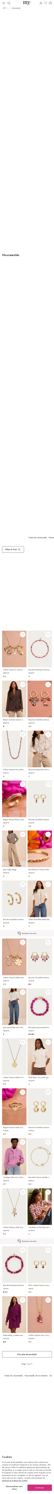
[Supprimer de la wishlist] (22, 634)
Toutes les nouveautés (37, 537)
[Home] (4, 8)
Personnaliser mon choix (14, 1487)
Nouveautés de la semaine (36, 1375)
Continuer (39, 1487)
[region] (27, 933)
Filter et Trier (11, 549)
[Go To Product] (14, 649)
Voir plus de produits (27, 1354)
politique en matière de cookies (14, 1480)
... (3, 8)
